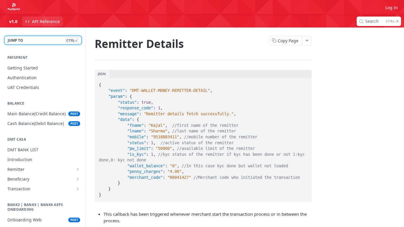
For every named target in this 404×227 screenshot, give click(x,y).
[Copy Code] (304, 83)
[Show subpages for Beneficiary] (77, 179)
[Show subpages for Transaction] (77, 189)
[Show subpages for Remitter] (77, 169)
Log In (391, 7)
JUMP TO (42, 40)
